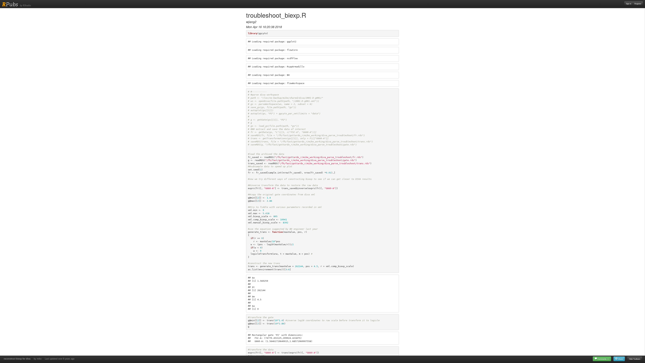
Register (637, 4)
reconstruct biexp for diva (17, 358)
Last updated (59, 358)
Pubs (10, 4)
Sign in (628, 4)
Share (620, 358)
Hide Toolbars (634, 358)
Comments (603, 358)
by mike (37, 358)
